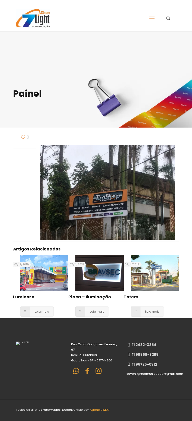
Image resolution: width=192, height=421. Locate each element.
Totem (131, 297)
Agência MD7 (100, 409)
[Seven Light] (33, 18)
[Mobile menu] (152, 18)
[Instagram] (98, 371)
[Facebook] (87, 371)
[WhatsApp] (76, 371)
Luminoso (23, 297)
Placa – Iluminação (89, 297)
